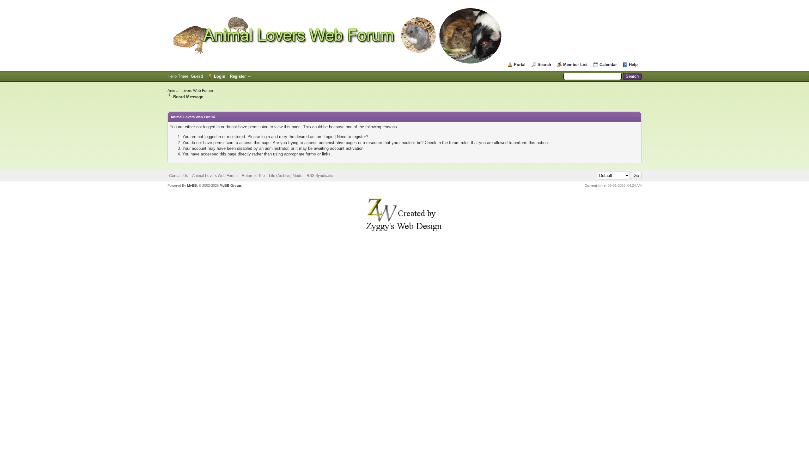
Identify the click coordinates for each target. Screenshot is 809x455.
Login (219, 76)
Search (544, 64)
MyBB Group (230, 185)
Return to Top (253, 175)
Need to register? (352, 136)
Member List (575, 64)
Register (238, 76)
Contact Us (178, 175)
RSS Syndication (321, 175)
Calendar (608, 64)
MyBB (192, 185)
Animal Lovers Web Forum (190, 90)
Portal (520, 64)
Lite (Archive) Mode (285, 175)
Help (633, 64)
